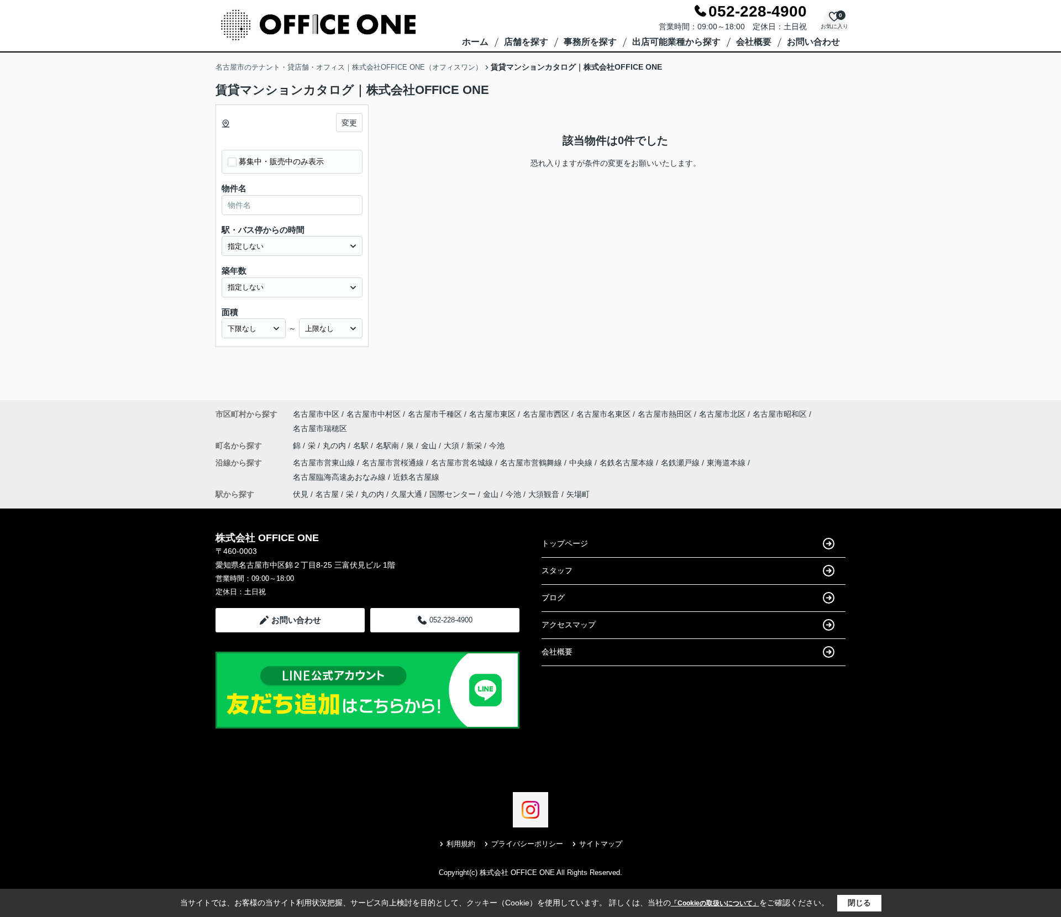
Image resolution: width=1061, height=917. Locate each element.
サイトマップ (600, 844)
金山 (430, 445)
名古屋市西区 (546, 414)
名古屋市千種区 (435, 414)
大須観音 (543, 494)
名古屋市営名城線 (463, 462)
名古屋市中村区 (373, 414)
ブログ (553, 597)
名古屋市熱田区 (665, 414)
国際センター (452, 494)
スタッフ (557, 570)
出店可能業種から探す (676, 41)
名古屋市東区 (492, 414)
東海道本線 (727, 462)
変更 (349, 122)
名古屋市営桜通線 (394, 462)
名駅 (362, 445)
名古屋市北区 (722, 414)
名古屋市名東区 (603, 414)
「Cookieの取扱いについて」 (715, 903)
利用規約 (461, 844)
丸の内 (335, 445)
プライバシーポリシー (527, 844)
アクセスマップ (569, 624)
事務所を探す (590, 41)
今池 (497, 445)
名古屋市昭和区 (780, 414)
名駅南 (388, 445)
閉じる (859, 902)
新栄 (475, 445)
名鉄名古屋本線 (628, 462)
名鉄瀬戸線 (681, 462)
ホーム (475, 41)
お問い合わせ (813, 41)
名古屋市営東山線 (325, 462)
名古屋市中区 (316, 414)
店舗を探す (526, 41)
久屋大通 (406, 494)
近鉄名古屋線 (416, 477)
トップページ (565, 543)
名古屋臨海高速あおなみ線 (340, 477)
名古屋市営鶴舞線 (532, 462)
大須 (452, 445)
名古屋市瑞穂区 (320, 428)
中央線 (582, 462)
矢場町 (578, 494)
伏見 (300, 494)
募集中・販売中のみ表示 (281, 161)
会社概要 (753, 41)
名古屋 (327, 494)
